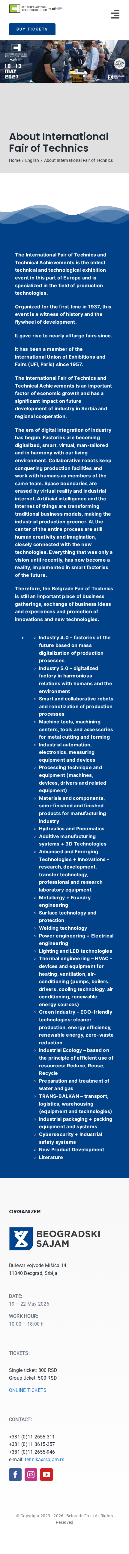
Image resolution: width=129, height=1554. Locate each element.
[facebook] (15, 1474)
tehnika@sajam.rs (44, 1459)
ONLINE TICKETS (27, 1390)
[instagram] (31, 1474)
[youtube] (46, 1474)
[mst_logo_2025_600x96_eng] (35, 7)
